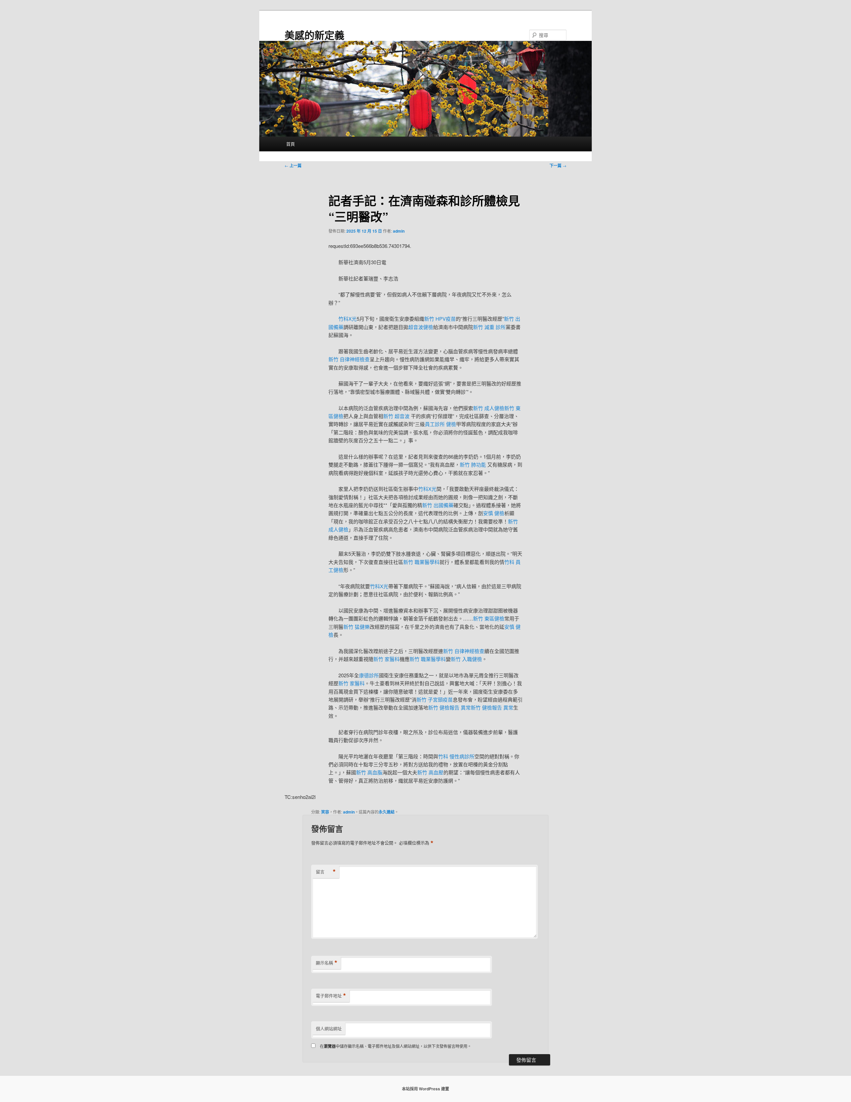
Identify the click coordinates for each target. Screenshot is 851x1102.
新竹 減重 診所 (489, 326)
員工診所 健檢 (440, 423)
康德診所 (369, 675)
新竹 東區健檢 (488, 618)
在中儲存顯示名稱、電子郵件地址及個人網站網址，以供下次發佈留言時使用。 (395, 1046)
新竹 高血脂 (369, 772)
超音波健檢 (420, 326)
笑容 (325, 812)
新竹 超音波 (397, 415)
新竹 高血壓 (430, 772)
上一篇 (293, 165)
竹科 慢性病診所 (456, 756)
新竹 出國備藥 (437, 504)
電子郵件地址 (331, 995)
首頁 (290, 144)
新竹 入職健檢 (466, 658)
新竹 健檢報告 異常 (449, 707)
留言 (326, 871)
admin (399, 231)
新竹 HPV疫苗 (440, 318)
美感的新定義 (314, 35)
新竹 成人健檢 (488, 407)
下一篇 (557, 165)
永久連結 (387, 812)
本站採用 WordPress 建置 (425, 1089)
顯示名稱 (326, 962)
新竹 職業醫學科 (421, 561)
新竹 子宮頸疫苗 (435, 699)
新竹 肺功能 (473, 464)
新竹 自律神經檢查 (349, 359)
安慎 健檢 (493, 512)
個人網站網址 (329, 1028)
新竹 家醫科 (386, 658)
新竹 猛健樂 (356, 626)
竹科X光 (347, 318)
